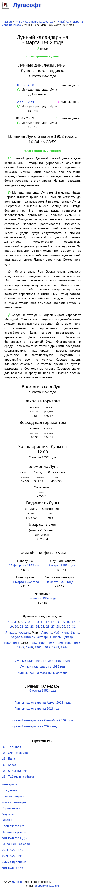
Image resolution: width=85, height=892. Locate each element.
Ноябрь (55, 637)
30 (68, 626)
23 (32, 626)
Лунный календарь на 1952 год (34, 21)
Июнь (65, 632)
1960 (29, 647)
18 (78, 622)
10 (37, 622)
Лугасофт (18, 881)
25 (42, 626)
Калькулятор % (12, 867)
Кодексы (8, 814)
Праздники (9, 790)
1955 (50, 642)
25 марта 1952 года (43, 598)
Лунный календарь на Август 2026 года (43, 702)
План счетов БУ (13, 826)
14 (58, 622)
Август (15, 637)
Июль (75, 632)
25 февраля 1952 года (25, 565)
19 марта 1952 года (59, 582)
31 (74, 626)
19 (11, 626)
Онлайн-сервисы (14, 832)
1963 (55, 647)
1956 (59, 642)
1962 (46, 647)
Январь (10, 632)
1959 (20, 647)
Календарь (9, 784)
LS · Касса (9, 764)
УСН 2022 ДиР (12, 855)
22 (27, 626)
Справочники (11, 808)
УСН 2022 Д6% (12, 849)
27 (53, 626)
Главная (7, 21)
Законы (7, 820)
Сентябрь (28, 637)
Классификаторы (14, 802)
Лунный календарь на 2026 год (37, 708)
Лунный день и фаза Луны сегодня (43, 672)
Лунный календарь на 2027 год (34, 726)
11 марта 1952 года (25, 582)
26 (47, 626)
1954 (42, 642)
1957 (68, 642)
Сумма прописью (14, 862)
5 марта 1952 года (42, 690)
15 (63, 622)
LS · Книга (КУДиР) (15, 770)
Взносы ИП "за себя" (16, 844)
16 (68, 622)
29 (63, 626)
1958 (76, 642)
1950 (7, 642)
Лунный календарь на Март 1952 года (42, 660)
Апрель (46, 632)
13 (52, 622)
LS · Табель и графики (18, 776)
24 (37, 626)
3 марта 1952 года (61, 565)
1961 (38, 647)
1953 (33, 642)
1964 (64, 647)
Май (57, 632)
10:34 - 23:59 (24, 118)
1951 (15, 642)
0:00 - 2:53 (24, 85)
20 (16, 626)
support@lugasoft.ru (47, 885)
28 (58, 626)
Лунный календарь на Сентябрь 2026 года (42, 720)
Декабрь (68, 637)
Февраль (24, 632)
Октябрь (42, 637)
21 (21, 626)
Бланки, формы (13, 796)
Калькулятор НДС (14, 838)
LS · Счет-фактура (15, 752)
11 (42, 622)
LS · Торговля (11, 747)
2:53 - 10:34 (24, 101)
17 (73, 622)
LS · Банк (8, 758)
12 (47, 622)
